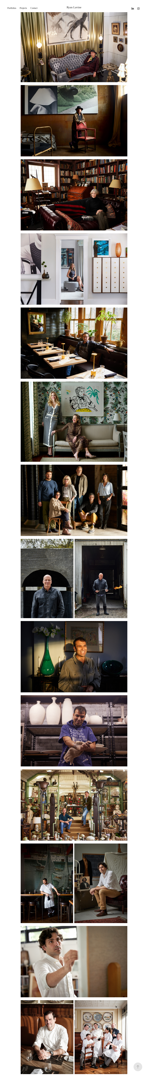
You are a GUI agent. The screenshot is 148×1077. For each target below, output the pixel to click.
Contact (33, 8)
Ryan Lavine (74, 7)
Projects (23, 8)
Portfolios (11, 8)
